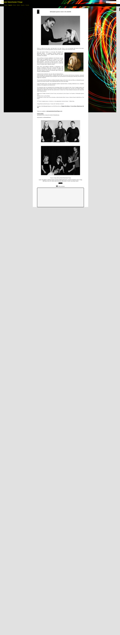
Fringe (81, 179)
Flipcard (6, 5)
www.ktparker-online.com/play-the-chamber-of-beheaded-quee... (48, 115)
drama (77, 179)
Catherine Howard (51, 179)
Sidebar (18, 5)
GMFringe (45, 181)
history (53, 181)
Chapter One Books (72, 179)
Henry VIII (49, 181)
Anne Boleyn (44, 179)
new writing (73, 181)
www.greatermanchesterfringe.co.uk (54, 111)
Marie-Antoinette (58, 181)
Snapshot (22, 5)
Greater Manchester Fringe (65, 177)
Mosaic (14, 5)
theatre (77, 181)
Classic (2, 5)
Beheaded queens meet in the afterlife (60, 11)
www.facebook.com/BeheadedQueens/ (44, 117)
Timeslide (27, 5)
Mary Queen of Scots (66, 181)
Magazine (10, 5)
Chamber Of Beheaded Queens (61, 179)
